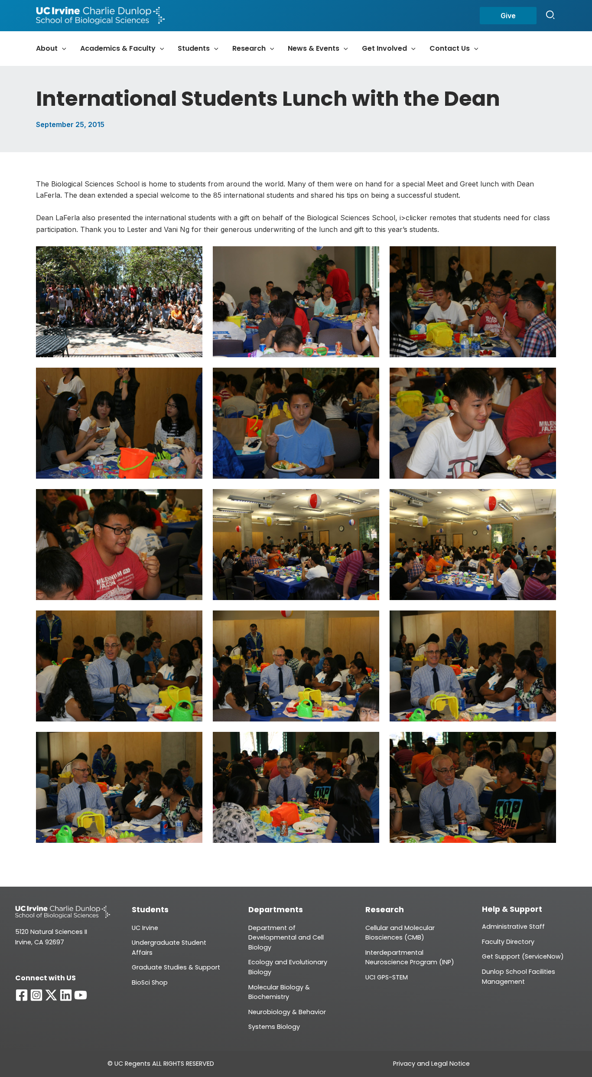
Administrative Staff (513, 926)
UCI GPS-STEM (386, 977)
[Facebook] (21, 995)
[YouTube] (80, 995)
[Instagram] (36, 995)
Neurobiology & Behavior (287, 1012)
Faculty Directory (508, 941)
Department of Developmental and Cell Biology (286, 938)
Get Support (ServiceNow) (523, 956)
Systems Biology (274, 1026)
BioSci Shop (150, 982)
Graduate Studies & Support (176, 967)
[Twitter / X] (51, 995)
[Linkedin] (65, 995)
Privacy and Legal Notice (431, 1063)
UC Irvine (145, 928)
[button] (508, 15)
